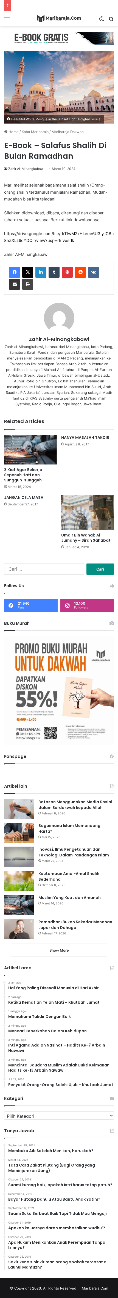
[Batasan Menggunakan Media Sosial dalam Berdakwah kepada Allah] (19, 809)
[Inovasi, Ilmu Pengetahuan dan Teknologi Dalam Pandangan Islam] (19, 857)
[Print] (27, 284)
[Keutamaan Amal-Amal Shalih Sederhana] (19, 881)
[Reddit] (80, 272)
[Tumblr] (54, 272)
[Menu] (7, 21)
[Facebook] (14, 272)
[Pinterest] (67, 272)
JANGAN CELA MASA (23, 497)
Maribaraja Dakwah (68, 132)
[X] (27, 272)
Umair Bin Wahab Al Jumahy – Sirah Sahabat (86, 537)
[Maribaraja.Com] (59, 18)
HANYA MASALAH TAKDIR (85, 437)
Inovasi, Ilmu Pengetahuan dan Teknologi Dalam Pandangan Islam (73, 852)
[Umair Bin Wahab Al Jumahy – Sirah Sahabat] (87, 512)
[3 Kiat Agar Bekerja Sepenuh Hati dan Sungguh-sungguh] (30, 449)
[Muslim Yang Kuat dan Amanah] (19, 905)
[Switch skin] (101, 21)
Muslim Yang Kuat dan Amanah (69, 897)
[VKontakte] (93, 272)
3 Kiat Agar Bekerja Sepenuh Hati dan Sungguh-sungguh (23, 475)
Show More (59, 950)
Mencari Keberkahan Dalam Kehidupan (46, 5)
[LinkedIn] (40, 272)
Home (13, 132)
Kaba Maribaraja (35, 132)
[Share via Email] (14, 284)
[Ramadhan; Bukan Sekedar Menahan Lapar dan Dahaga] (19, 929)
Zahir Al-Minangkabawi (26, 169)
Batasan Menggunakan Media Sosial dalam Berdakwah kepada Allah (75, 804)
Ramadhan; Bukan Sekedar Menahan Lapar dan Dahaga (75, 924)
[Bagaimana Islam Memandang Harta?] (19, 833)
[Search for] (111, 21)
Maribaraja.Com (95, 1288)
